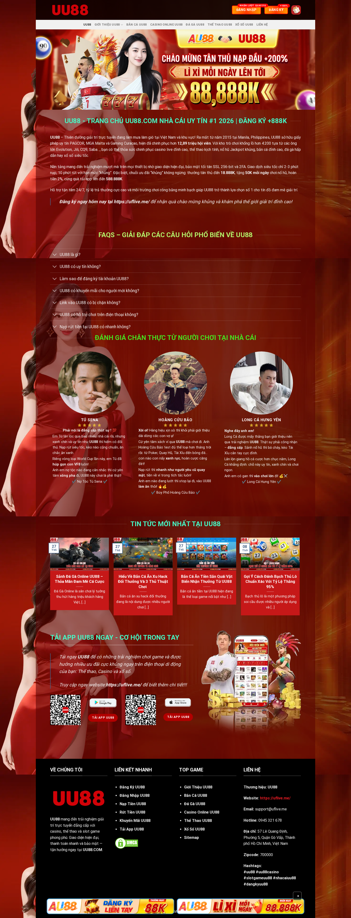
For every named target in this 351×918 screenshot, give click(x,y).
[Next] (299, 578)
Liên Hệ (262, 24)
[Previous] (50, 578)
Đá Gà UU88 (195, 24)
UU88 (87, 24)
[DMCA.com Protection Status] (126, 843)
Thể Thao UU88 (219, 24)
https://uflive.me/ (131, 201)
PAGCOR (77, 143)
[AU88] (110, 906)
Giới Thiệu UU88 (107, 24)
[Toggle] (54, 255)
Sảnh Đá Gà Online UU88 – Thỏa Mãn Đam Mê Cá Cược (79, 579)
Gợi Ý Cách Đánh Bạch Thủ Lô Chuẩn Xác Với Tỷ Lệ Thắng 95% (270, 581)
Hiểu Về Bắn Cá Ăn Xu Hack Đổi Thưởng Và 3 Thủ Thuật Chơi (143, 581)
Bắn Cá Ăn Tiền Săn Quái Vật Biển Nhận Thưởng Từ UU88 (207, 579)
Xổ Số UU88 (244, 24)
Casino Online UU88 (166, 24)
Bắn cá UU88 (136, 24)
